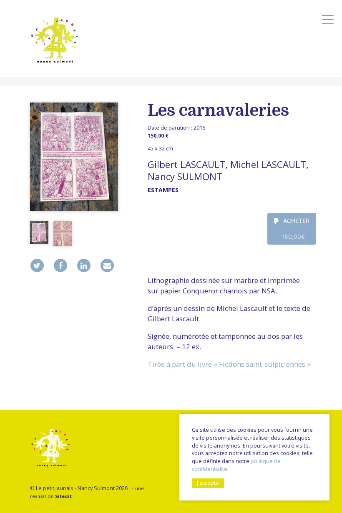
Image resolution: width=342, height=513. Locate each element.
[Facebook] (60, 265)
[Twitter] (37, 265)
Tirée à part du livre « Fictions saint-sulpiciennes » (229, 364)
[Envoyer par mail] (107, 265)
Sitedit (63, 496)
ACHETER (296, 228)
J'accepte (208, 482)
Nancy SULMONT (185, 176)
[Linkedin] (84, 265)
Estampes (163, 190)
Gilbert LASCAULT (186, 164)
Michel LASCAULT (268, 164)
